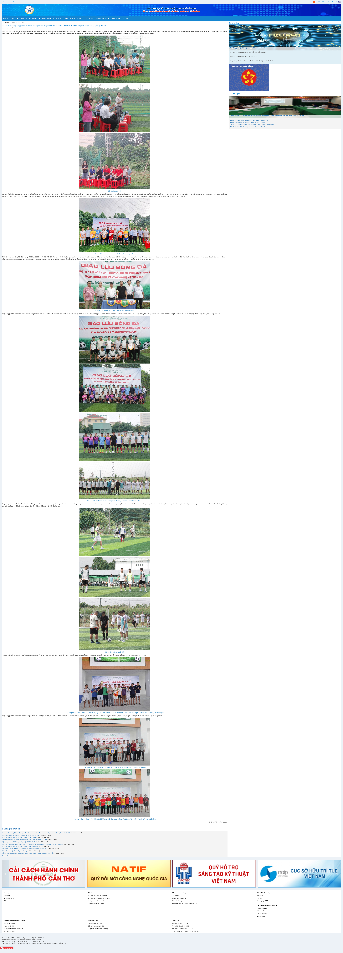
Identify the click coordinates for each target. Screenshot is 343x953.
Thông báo (175, 920)
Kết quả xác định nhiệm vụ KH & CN (182, 929)
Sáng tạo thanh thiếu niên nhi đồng (98, 929)
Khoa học (6, 893)
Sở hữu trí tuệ (92, 893)
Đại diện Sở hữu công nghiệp (96, 903)
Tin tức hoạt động (9, 898)
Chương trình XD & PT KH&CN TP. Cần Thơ (184, 903)
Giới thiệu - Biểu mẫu (9, 923)
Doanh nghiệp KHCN (9, 926)
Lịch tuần (335, 2)
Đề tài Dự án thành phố (179, 898)
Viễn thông (260, 898)
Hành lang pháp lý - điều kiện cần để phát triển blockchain (248, 48)
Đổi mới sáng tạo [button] (34, 18)
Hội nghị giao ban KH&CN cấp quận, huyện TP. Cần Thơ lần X (20, 842)
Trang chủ (6, 18)
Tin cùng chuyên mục (11, 828)
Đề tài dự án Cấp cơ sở (178, 901)
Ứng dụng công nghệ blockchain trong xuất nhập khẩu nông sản (248, 52)
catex (13, 2)
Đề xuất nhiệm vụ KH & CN (180, 923)
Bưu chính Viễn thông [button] (102, 18)
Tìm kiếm (318, 2)
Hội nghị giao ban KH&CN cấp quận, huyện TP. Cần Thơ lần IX (20, 837)
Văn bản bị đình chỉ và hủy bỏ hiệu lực (99, 898)
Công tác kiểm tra (262, 913)
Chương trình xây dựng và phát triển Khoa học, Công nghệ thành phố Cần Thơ (24, 840)
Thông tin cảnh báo (262, 911)
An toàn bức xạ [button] (57, 18)
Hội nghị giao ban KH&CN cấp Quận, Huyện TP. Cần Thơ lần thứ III (21, 835)
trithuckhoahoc (7, 2)
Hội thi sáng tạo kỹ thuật (95, 923)
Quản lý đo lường (262, 916)
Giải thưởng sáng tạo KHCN (96, 926)
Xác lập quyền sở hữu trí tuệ (96, 901)
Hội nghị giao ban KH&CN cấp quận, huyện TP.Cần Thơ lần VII (20, 846)
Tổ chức (324, 2)
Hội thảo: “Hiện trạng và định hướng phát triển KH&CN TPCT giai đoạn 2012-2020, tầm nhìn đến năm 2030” (32, 844)
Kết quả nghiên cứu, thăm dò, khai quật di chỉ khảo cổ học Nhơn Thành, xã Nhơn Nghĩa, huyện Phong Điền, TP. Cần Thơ (36, 833)
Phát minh (6, 901)
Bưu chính (260, 895)
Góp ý (329, 2)
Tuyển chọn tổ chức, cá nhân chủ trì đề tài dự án (186, 931)
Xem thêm (5, 855)
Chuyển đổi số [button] (115, 18)
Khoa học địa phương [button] (76, 18)
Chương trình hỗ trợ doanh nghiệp (14, 920)
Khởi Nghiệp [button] (89, 18)
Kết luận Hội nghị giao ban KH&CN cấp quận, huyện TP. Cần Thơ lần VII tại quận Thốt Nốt (27, 853)
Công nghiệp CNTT (262, 901)
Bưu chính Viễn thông (263, 893)
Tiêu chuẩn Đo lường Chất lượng (267, 905)
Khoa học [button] (14, 18)
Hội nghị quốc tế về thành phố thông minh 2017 (243, 56)
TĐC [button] (66, 18)
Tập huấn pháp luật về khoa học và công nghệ (15, 851)
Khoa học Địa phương (179, 893)
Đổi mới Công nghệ (9, 931)
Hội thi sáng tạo (93, 920)
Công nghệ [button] (23, 18)
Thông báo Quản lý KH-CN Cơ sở (181, 926)
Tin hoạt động (176, 895)
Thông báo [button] (125, 18)
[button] (5, 873)
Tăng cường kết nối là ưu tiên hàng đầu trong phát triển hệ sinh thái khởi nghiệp (252, 61)
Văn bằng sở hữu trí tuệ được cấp (97, 895)
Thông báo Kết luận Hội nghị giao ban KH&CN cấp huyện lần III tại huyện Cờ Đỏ (25, 848)
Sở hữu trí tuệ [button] (46, 18)
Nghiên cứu (7, 895)
